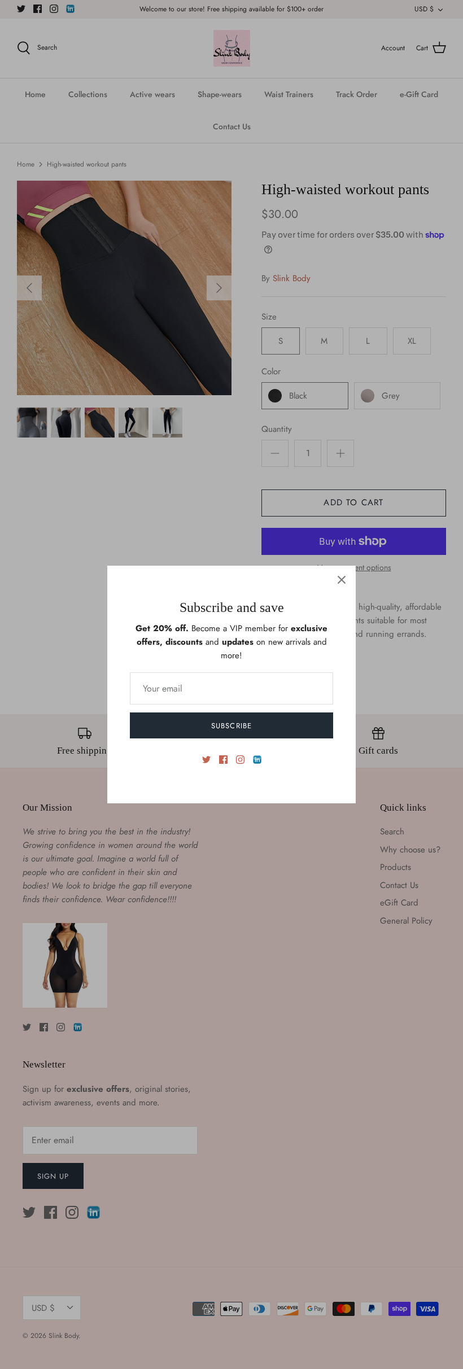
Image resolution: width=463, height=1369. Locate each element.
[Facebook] (223, 759)
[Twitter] (206, 759)
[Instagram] (240, 759)
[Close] (341, 579)
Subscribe (231, 725)
